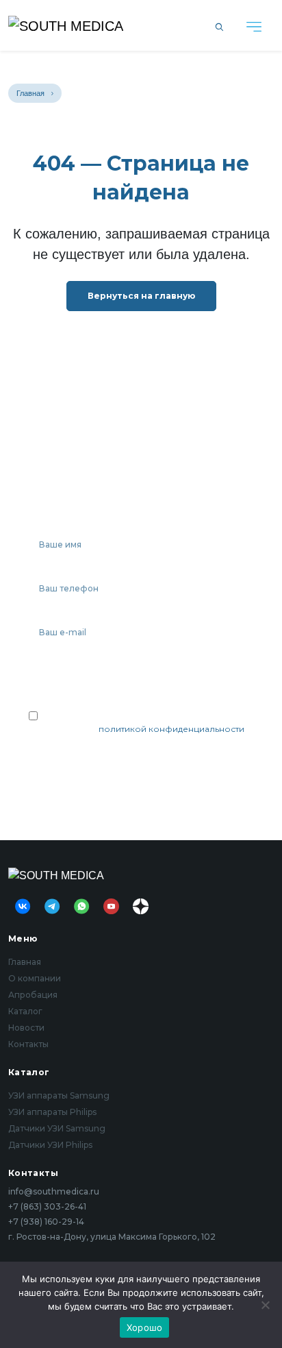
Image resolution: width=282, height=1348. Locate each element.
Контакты (28, 1044)
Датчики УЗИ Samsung (56, 1128)
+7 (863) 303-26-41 (47, 1207)
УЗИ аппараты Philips (52, 1112)
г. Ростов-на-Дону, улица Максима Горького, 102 (112, 1237)
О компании (34, 978)
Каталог (25, 1011)
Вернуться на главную (141, 296)
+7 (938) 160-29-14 (46, 1222)
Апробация (32, 995)
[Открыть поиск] (219, 25)
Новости (26, 1027)
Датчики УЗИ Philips (50, 1145)
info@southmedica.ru (53, 1192)
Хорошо (145, 1327)
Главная (30, 93)
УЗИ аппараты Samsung (59, 1095)
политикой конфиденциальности (171, 729)
